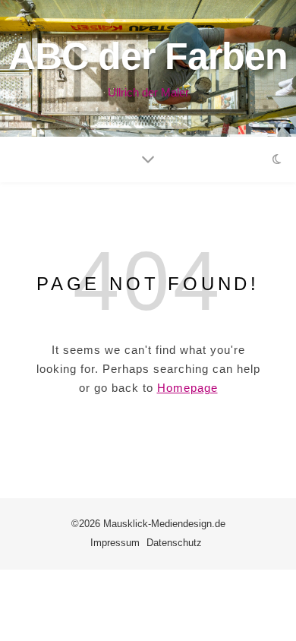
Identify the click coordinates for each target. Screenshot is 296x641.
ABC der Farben (148, 56)
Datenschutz (174, 542)
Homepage (187, 387)
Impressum (115, 542)
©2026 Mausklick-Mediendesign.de (148, 523)
